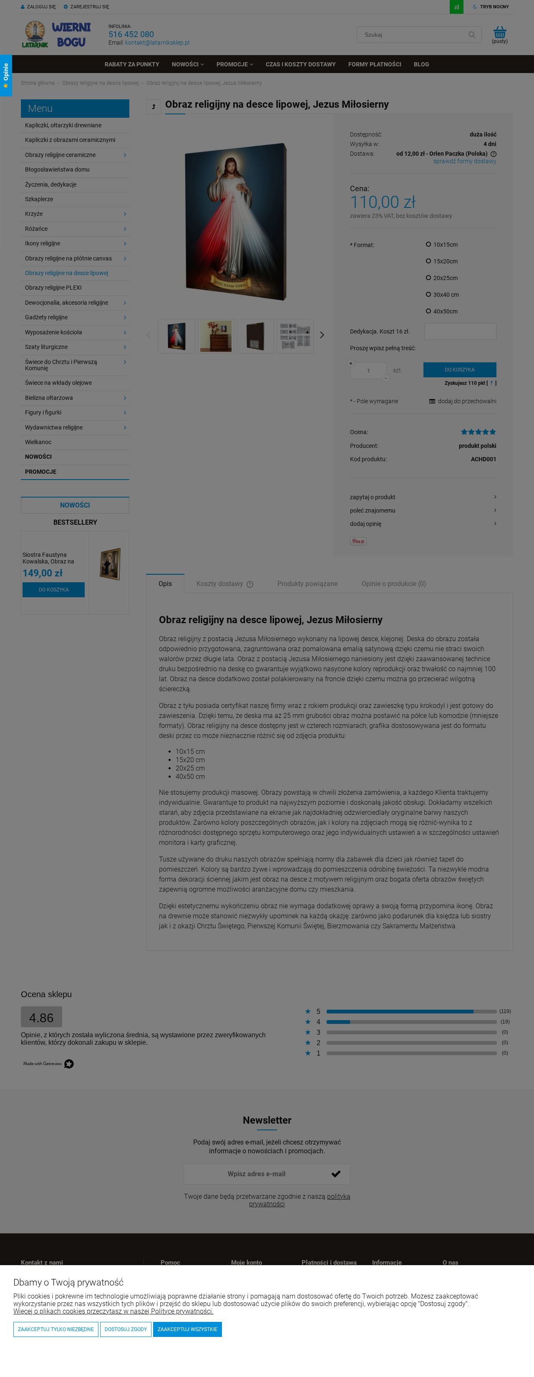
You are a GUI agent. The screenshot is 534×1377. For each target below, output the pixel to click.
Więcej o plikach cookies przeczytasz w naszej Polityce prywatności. (113, 1311)
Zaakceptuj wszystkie (187, 1329)
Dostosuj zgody (126, 1329)
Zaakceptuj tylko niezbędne (56, 1329)
